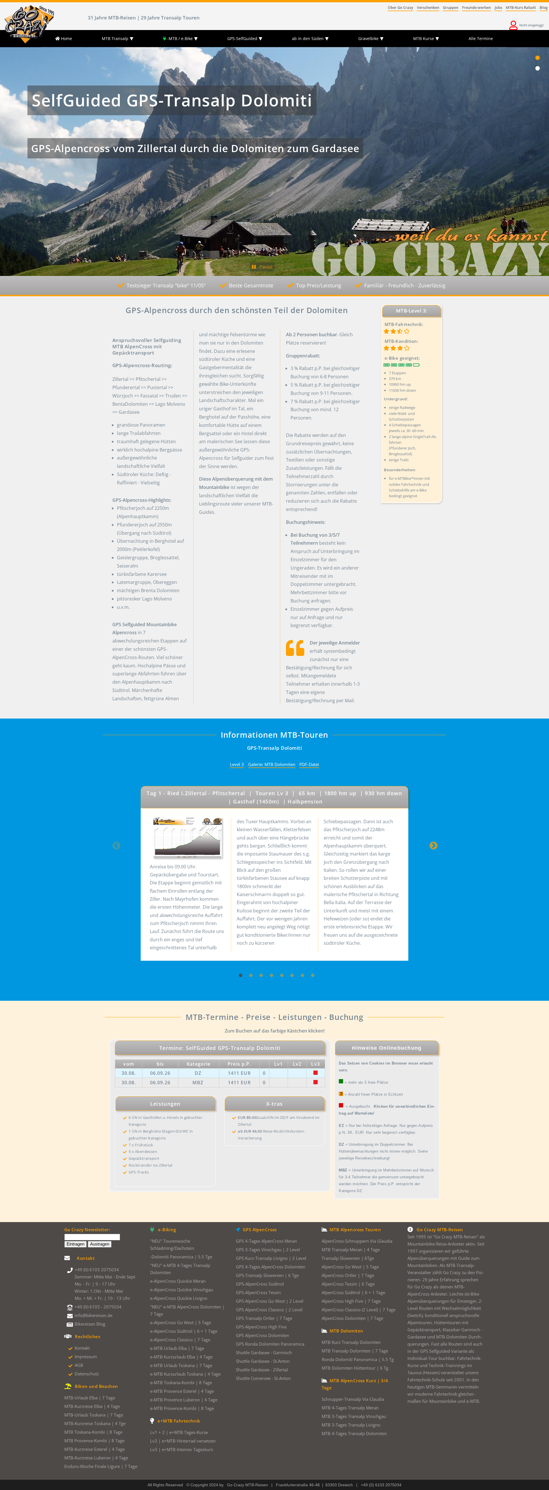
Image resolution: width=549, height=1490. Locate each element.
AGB (79, 1365)
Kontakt (82, 1348)
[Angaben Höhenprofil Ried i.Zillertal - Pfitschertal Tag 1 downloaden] (187, 840)
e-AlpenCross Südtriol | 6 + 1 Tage (183, 1331)
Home (66, 38)
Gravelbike (368, 38)
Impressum (86, 1356)
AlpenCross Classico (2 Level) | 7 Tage (358, 1309)
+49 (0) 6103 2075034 (97, 1269)
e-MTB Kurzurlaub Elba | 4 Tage (181, 1357)
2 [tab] (249, 962)
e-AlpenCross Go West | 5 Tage (180, 1322)
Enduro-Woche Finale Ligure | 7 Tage (100, 1466)
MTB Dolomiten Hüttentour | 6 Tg (355, 1368)
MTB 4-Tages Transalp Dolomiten (354, 1433)
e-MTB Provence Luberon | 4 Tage (183, 1400)
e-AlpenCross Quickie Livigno (178, 1298)
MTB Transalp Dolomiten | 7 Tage (355, 1351)
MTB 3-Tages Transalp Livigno (351, 1425)
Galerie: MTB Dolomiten (271, 764)
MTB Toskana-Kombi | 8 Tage (93, 1432)
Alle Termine (481, 38)
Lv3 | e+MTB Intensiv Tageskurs (181, 1449)
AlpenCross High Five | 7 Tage (351, 1301)
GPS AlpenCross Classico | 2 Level (269, 1309)
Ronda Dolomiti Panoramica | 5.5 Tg (358, 1359)
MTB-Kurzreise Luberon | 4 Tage (96, 1458)
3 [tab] (259, 962)
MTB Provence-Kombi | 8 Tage (94, 1440)
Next (433, 848)
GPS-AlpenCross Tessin (258, 1292)
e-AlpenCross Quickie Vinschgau (181, 1289)
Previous (116, 848)
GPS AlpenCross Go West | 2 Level (269, 1301)
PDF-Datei (309, 764)
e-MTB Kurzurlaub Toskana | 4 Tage (185, 1374)
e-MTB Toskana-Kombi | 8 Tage (181, 1382)
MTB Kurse (423, 38)
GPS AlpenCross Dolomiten (262, 1335)
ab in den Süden (308, 38)
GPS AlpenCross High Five (261, 1327)
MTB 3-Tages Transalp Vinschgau (354, 1416)
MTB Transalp (115, 38)
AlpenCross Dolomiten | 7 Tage (352, 1318)
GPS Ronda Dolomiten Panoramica (270, 1344)
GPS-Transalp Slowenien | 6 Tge (267, 1275)
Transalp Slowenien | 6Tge (348, 1258)
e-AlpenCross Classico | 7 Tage (180, 1339)
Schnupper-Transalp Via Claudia (353, 1399)
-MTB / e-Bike (179, 38)
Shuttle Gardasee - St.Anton (263, 1361)
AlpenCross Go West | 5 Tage (350, 1267)
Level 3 (237, 764)
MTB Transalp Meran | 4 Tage (351, 1249)
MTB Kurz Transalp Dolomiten (351, 1342)
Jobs (498, 7)
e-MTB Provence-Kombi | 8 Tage (182, 1408)
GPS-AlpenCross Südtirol (260, 1284)
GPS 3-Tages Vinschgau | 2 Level (268, 1249)
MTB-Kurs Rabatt (521, 7)
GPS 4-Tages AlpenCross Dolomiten (270, 1267)
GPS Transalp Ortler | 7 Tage (264, 1318)
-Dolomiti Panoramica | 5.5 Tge (181, 1257)
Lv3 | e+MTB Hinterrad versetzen (183, 1441)
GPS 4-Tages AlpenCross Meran (266, 1241)
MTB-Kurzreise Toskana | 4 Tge (95, 1423)
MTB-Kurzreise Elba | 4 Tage (92, 1406)
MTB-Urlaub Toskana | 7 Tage (93, 1415)
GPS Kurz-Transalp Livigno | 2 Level (271, 1258)
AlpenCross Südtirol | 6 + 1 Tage (353, 1292)
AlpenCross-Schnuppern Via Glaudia (357, 1241)
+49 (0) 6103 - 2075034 (98, 1307)
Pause (264, 267)
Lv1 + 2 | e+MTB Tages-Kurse (179, 1432)
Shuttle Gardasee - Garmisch (264, 1352)
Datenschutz (87, 1373)
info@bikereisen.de (93, 1315)
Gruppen (450, 7)
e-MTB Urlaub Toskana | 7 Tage (181, 1365)
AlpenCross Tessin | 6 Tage (348, 1284)
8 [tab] (310, 962)
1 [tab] (238, 962)
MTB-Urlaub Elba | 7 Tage (89, 1398)
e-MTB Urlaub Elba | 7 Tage (177, 1348)
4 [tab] (269, 962)
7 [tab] (300, 962)
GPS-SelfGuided (242, 38)
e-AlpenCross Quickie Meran (178, 1281)
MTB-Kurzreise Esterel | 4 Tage (94, 1449)
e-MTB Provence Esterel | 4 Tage (182, 1391)
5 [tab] (280, 962)
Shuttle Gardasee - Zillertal (262, 1369)
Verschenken (428, 7)
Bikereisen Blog (90, 1324)
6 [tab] (290, 962)
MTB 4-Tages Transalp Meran (350, 1408)
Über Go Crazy (400, 7)
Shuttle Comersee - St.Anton (263, 1378)
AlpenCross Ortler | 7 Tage (348, 1275)
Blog (544, 7)
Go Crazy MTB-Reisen (247, 1485)
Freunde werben (476, 7)
